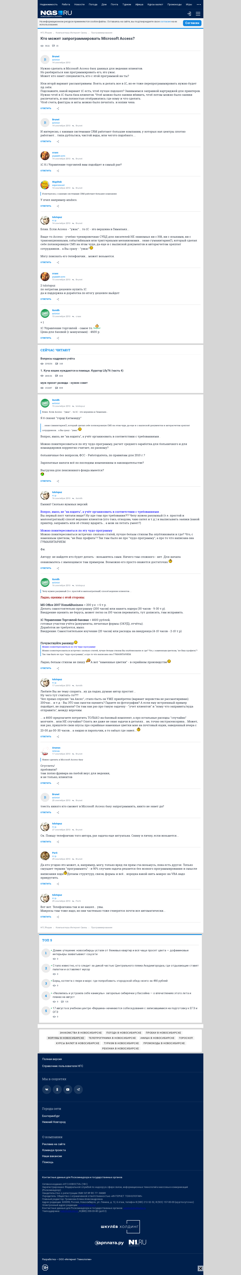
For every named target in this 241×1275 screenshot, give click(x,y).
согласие (165, 21)
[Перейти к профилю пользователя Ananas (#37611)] (45, 750)
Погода (93, 4)
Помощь (47, 1162)
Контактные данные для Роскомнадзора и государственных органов (82, 1177)
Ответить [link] (45, 108)
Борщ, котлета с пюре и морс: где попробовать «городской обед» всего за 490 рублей (110, 980)
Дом (104, 4)
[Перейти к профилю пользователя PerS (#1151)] (45, 855)
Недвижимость (49, 4)
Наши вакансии (52, 1156)
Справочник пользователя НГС (62, 1066)
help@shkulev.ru (69, 1211)
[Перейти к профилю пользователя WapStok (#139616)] (45, 184)
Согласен (192, 23)
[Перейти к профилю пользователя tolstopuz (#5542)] (45, 220)
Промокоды (175, 4)
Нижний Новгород (54, 1122)
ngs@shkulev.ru (86, 1205)
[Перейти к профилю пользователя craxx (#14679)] (45, 155)
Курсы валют (155, 4)
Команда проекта (54, 1150)
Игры (189, 4)
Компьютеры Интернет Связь (71, 33)
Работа (66, 4)
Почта (114, 4)
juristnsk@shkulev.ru (135, 1208)
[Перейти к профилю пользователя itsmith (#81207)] (45, 313)
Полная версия (52, 1059)
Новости (79, 4)
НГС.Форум (46, 33)
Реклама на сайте (53, 1144)
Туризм (126, 4)
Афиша (139, 4)
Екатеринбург (51, 1116)
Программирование (101, 33)
